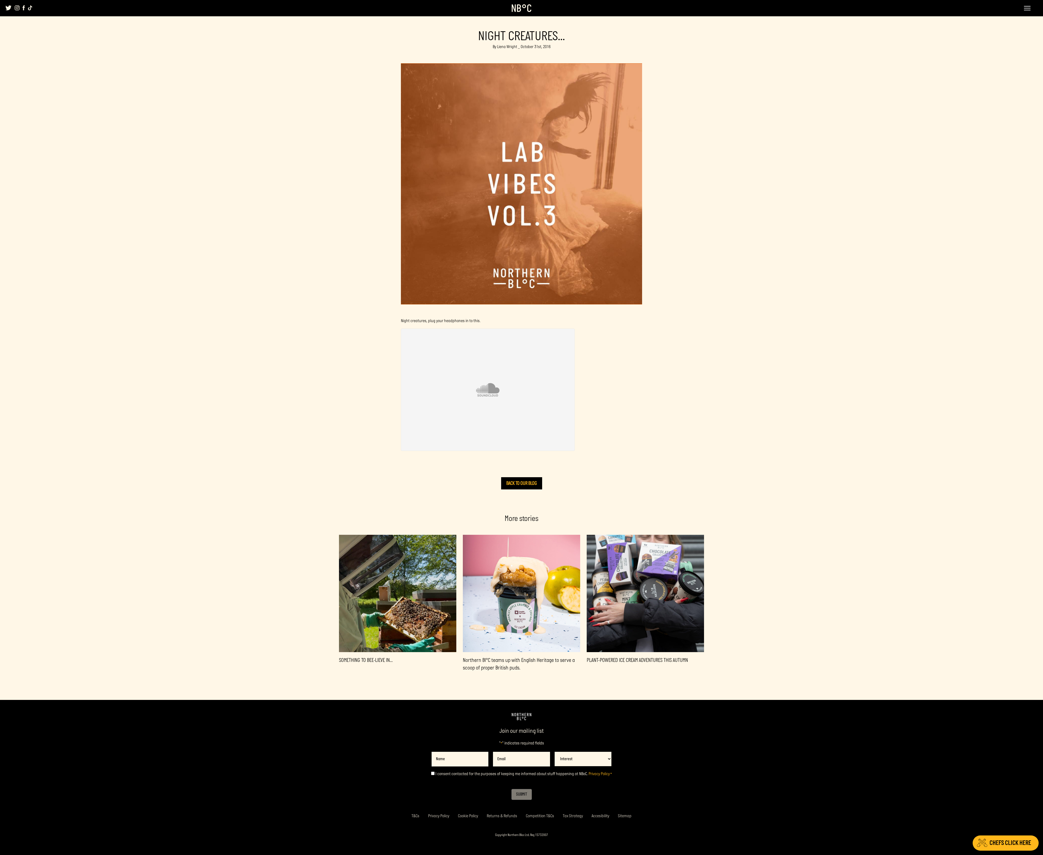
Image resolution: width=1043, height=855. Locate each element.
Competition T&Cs (540, 816)
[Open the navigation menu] (1027, 8)
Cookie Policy (468, 816)
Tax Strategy (573, 816)
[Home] (521, 717)
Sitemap (625, 816)
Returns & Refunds (502, 816)
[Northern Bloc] (521, 8)
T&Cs (415, 816)
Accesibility (600, 816)
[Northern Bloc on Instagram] (17, 7)
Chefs (1010, 843)
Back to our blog (521, 483)
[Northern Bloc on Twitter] (8, 7)
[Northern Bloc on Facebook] (24, 7)
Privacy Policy (599, 774)
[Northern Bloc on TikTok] (30, 7)
